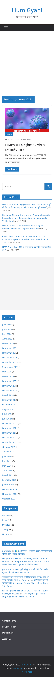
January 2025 (8, 385)
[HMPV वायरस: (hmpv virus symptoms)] (27, 120)
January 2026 (8, 352)
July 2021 (6, 456)
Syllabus (6, 524)
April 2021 (7, 470)
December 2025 (9, 357)
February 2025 (9, 381)
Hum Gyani (27, 10)
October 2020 (8, 498)
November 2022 (10, 423)
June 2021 (7, 461)
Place (4, 520)
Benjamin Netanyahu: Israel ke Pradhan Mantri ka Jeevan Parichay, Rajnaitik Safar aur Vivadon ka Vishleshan (26, 218)
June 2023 (7, 418)
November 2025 (10, 362)
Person (5, 515)
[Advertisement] (27, 59)
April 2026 (7, 338)
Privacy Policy (9, 626)
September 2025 (10, 367)
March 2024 (8, 395)
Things (9, 134)
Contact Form (9, 620)
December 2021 (9, 437)
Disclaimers (8, 632)
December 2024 (9, 390)
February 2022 (9, 428)
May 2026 (7, 334)
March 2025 (8, 376)
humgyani (27, 139)
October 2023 (8, 404)
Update (5, 534)
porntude (6, 551)
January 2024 (8, 400)
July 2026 (6, 324)
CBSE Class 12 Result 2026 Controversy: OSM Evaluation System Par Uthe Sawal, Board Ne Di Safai (25, 239)
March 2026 (8, 343)
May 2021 (7, 465)
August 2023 (8, 409)
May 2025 (7, 371)
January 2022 (8, 432)
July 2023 (6, 414)
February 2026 (9, 348)
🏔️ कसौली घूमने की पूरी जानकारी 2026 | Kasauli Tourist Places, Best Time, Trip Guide (25, 583)
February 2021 (9, 480)
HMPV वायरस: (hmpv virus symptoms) (25, 146)
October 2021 (8, 447)
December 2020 (9, 489)
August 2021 (8, 451)
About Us (6, 639)
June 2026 (7, 329)
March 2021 (8, 475)
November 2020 (10, 494)
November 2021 (10, 442)
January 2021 (8, 484)
